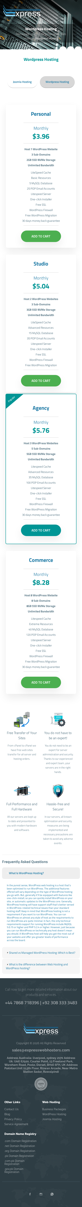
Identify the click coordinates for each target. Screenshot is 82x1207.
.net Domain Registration (19, 1146)
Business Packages (54, 1109)
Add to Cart (40, 236)
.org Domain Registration (19, 1150)
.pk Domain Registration (19, 1155)
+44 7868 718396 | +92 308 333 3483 (41, 1002)
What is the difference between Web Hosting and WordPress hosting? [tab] (37, 966)
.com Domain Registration (20, 1141)
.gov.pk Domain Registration (13, 1170)
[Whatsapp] (52, 1194)
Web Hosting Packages (45, 34)
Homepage (22, 34)
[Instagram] (41, 1194)
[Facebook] (30, 1194)
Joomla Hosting (22, 82)
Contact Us (11, 1109)
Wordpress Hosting (57, 82)
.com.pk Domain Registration (14, 1162)
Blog (7, 1114)
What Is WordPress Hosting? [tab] (26, 873)
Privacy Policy (13, 1119)
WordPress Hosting (54, 1114)
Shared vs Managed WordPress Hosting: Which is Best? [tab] (42, 952)
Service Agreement (16, 1124)
